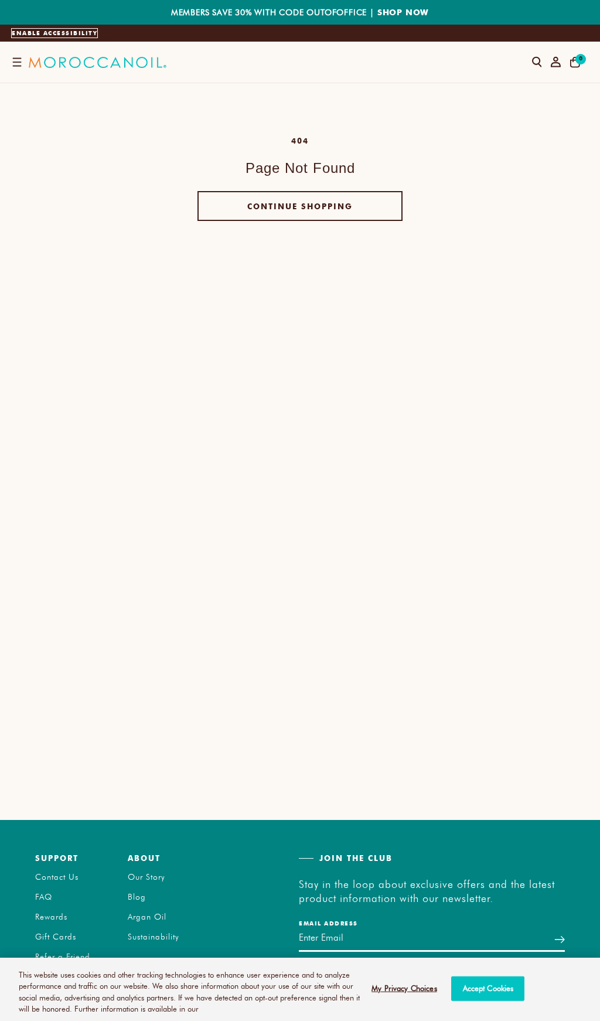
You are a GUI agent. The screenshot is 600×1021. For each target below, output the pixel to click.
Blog (137, 896)
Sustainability (153, 936)
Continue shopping (300, 206)
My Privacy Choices (404, 988)
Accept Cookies (488, 988)
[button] (17, 62)
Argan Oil (147, 916)
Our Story (146, 877)
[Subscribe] (559, 939)
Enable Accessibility (54, 33)
